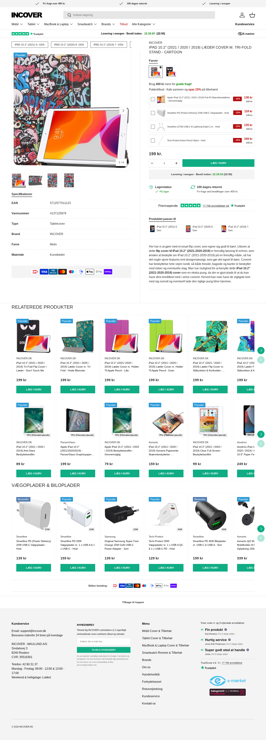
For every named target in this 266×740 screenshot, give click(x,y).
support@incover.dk (33, 630)
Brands (106, 24)
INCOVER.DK (26, 726)
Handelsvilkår (151, 674)
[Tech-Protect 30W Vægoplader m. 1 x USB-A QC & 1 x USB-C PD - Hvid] (166, 514)
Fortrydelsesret (151, 681)
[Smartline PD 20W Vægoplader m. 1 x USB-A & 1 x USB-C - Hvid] (77, 514)
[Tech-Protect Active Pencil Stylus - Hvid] (161, 140)
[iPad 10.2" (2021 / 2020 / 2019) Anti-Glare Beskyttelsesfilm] (33, 420)
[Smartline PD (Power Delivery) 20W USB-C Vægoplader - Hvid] (161, 113)
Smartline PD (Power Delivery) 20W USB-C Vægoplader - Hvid (33, 545)
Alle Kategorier (141, 24)
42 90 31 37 (30, 664)
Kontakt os (149, 703)
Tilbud (124, 24)
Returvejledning (152, 688)
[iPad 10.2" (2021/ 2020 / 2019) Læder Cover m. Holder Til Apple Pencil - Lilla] (122, 336)
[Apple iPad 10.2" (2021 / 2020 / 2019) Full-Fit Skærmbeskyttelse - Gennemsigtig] (161, 99)
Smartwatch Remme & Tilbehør (162, 652)
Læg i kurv (218, 163)
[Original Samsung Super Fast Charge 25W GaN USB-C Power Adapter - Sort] (122, 514)
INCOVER (155, 42)
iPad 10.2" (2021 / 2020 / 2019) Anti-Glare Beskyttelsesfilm (30, 450)
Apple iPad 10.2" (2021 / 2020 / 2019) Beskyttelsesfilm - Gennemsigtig (122, 450)
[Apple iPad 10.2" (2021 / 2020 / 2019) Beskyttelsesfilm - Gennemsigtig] (122, 420)
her (95, 665)
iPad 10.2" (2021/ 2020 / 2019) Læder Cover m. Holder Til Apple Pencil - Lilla (122, 366)
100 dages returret (209, 187)
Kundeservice (244, 24)
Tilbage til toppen (133, 602)
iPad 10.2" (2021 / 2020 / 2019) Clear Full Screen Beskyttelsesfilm (207, 450)
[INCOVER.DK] (27, 15)
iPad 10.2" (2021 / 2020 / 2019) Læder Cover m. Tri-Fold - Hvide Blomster (75, 366)
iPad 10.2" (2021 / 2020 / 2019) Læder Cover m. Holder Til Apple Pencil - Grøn (166, 366)
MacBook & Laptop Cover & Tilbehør (165, 645)
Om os (146, 667)
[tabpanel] (71, 229)
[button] (252, 15)
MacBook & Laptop (56, 24)
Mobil (15, 24)
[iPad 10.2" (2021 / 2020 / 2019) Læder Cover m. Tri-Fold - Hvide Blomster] (77, 336)
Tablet (31, 24)
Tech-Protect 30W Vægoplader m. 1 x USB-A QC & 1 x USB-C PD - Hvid (166, 545)
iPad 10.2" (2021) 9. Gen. (30, 44)
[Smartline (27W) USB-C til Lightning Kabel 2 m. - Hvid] (161, 126)
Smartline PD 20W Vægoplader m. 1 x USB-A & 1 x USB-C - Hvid (77, 545)
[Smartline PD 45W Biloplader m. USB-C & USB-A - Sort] (210, 514)
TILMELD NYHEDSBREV (104, 649)
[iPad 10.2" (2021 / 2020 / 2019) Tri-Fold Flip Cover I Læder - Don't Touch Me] (33, 336)
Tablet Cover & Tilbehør (157, 638)
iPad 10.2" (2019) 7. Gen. (109, 44)
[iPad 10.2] (155, 72)
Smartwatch (85, 24)
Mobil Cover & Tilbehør (157, 630)
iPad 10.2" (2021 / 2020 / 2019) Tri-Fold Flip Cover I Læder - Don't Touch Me (31, 366)
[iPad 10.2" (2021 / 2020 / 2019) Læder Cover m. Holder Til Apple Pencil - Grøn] (166, 336)
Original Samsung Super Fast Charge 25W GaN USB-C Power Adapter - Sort (121, 545)
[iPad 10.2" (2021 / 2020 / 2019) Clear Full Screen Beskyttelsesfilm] (210, 420)
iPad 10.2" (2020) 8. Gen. (69, 44)
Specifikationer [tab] (22, 194)
